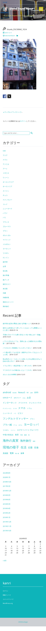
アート (5, 169)
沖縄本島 (6, 297)
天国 (21, 435)
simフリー (17, 398)
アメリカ (6, 164)
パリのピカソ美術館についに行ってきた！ (17, 348)
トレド (5, 204)
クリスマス (22, 402)
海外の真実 (11, 440)
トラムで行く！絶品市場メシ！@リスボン (17, 366)
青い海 (17, 453)
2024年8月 (6, 473)
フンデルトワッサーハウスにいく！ (16, 112)
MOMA (15, 393)
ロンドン (6, 257)
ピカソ (20, 413)
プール (15, 425)
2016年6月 (6, 499)
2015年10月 (7, 531)
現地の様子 (11, 447)
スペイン (6, 191)
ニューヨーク (7, 209)
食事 (22, 453)
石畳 (30, 447)
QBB (31, 393)
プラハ (5, 231)
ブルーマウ (7, 226)
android (7, 392)
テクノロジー (7, 200)
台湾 (4, 266)
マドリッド (7, 240)
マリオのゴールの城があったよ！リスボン (17, 370)
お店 (29, 397)
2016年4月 (6, 508)
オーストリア (7, 186)
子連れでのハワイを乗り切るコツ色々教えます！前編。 (22, 335)
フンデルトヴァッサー (15, 418)
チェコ (5, 195)
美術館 (5, 453)
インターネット (10, 402)
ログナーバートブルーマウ (28, 430)
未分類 (5, 289)
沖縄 (4, 293)
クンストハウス (35, 402)
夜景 (17, 434)
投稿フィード (7, 595)
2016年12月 (7, 491)
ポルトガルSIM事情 (10, 374)
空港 (36, 447)
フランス (6, 222)
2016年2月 (6, 513)
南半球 (5, 262)
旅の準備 (6, 275)
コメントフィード (8, 599)
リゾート (13, 430)
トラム (29, 408)
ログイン (23, 121)
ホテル (20, 425)
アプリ (5, 160)
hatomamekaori (10, 36)
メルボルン (7, 244)
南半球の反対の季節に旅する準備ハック (17, 323)
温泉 (34, 441)
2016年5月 (6, 504)
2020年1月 (6, 477)
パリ (4, 217)
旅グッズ (6, 280)
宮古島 (5, 271)
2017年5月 (6, 486)
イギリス (6, 173)
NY (28, 392)
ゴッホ (15, 408)
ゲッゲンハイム (7, 408)
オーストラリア (8, 182)
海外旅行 (6, 306)
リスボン (6, 253)
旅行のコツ (7, 284)
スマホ (22, 408)
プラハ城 (7, 424)
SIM (4, 151)
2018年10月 (7, 482)
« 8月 (4, 561)
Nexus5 (21, 392)
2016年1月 (6, 517)
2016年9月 (6, 495)
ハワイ (5, 213)
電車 (12, 453)
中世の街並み (8, 434)
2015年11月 (7, 526)
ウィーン (6, 177)
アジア (5, 155)
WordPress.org (8, 603)
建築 (25, 435)
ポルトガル (7, 235)
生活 (23, 447)
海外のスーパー (8, 302)
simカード (7, 397)
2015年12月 (7, 522)
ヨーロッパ (7, 249)
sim (36, 392)
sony (24, 398)
